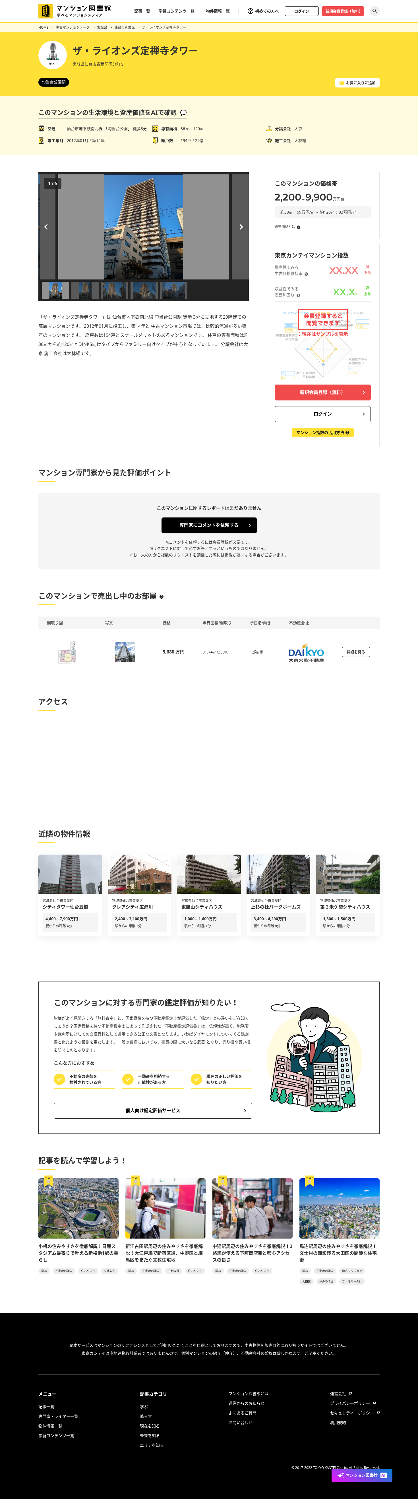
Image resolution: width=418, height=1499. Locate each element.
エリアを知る (152, 1445)
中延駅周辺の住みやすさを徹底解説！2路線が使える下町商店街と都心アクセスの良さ (252, 1253)
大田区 (306, 1281)
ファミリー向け (352, 1281)
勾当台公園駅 (54, 82)
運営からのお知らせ (246, 1403)
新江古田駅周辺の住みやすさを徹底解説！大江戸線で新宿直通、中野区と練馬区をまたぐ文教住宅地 (164, 1253)
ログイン (301, 11)
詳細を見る (356, 651)
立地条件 (109, 1271)
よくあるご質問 (242, 1413)
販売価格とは (285, 226)
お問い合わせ (241, 1422)
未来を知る (150, 1435)
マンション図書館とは (248, 1393)
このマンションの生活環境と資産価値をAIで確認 (107, 112)
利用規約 (338, 1422)
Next (240, 227)
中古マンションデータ (73, 27)
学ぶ (44, 1271)
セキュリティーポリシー (352, 1413)
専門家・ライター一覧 (58, 1416)
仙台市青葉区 (124, 27)
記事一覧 (142, 11)
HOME (43, 27)
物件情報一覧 (218, 11)
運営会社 (338, 1393)
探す (375, 11)
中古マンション (352, 1271)
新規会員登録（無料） (344, 11)
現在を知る (150, 1426)
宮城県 (102, 27)
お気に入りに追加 (361, 82)
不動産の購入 (64, 1271)
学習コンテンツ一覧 (176, 11)
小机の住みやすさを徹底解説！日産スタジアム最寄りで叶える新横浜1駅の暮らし (78, 1253)
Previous (47, 227)
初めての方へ (267, 11)
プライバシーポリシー (350, 1403)
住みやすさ (88, 1271)
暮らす (146, 1416)
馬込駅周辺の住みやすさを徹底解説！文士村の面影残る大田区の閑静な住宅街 (338, 1253)
